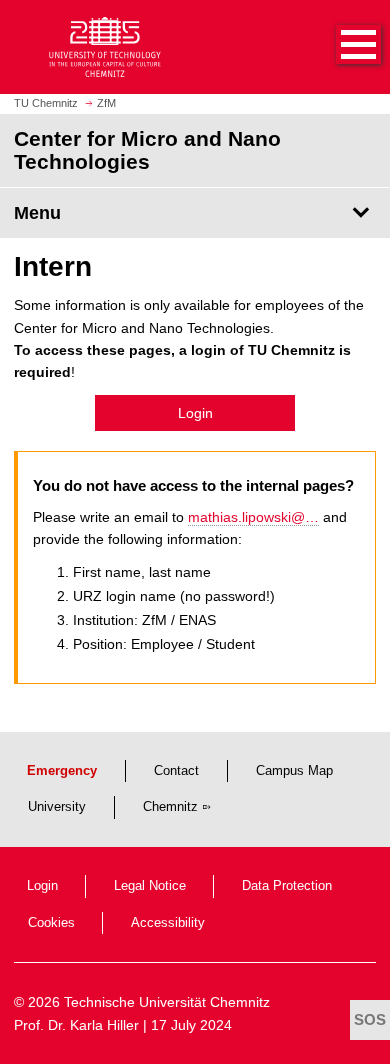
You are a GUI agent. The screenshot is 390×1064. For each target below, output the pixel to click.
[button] (338, 47)
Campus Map (294, 771)
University (57, 807)
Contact (176, 771)
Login (195, 413)
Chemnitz (170, 807)
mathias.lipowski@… (253, 517)
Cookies (51, 923)
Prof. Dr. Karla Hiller (76, 1025)
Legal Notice (150, 886)
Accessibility (168, 923)
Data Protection (287, 886)
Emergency (62, 771)
